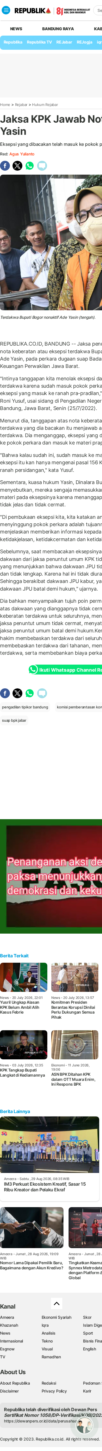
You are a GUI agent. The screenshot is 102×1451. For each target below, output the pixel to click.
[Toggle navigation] (6, 10)
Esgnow (7, 1348)
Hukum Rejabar (45, 104)
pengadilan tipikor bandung (25, 707)
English (89, 1348)
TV (2, 1356)
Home (5, 104)
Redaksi (49, 1383)
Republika (13, 42)
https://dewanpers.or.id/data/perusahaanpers (46, 1421)
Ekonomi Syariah (56, 1317)
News (5, 1333)
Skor (87, 1317)
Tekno (47, 1341)
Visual (47, 1348)
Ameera (7, 1317)
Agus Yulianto (21, 153)
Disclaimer (9, 1391)
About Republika (15, 1383)
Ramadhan (51, 1356)
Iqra (45, 1325)
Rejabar (21, 104)
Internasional (11, 1341)
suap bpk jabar (14, 720)
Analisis (49, 1333)
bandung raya (58, 28)
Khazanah (9, 1325)
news (16, 28)
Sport (88, 1333)
